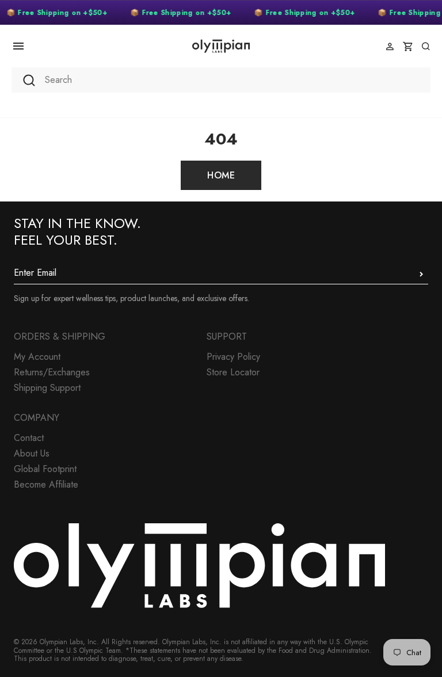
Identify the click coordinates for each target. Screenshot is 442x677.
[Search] (425, 46)
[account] (390, 46)
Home (221, 175)
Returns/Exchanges (52, 372)
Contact (29, 437)
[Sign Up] (421, 274)
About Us (31, 453)
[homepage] (221, 46)
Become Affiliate (46, 484)
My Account (37, 356)
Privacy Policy (233, 356)
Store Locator (233, 372)
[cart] (408, 46)
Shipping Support (47, 387)
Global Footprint (45, 468)
